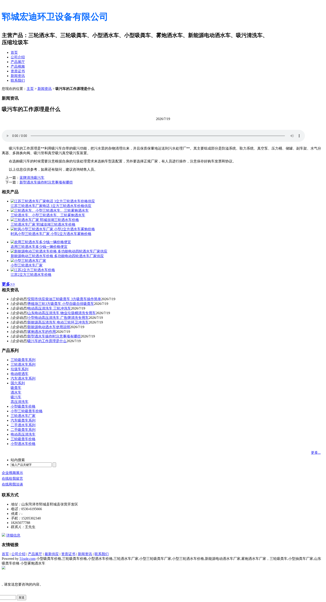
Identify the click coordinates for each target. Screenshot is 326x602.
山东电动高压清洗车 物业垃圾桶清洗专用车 (61, 313)
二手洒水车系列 (23, 425)
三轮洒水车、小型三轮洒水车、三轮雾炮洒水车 (48, 215)
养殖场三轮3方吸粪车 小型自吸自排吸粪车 (60, 304)
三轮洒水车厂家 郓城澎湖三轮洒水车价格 (43, 224)
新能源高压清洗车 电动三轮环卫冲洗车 (58, 322)
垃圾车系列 (19, 369)
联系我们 (18, 80)
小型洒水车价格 (23, 444)
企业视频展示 (12, 473)
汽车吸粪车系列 (23, 420)
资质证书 (18, 71)
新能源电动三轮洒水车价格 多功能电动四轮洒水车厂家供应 (57, 256)
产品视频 (18, 66)
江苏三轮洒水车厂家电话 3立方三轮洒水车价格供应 (51, 206)
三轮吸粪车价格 (23, 439)
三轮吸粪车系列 (23, 360)
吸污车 (16, 397)
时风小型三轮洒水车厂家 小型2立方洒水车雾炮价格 (51, 234)
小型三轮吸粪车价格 (27, 411)
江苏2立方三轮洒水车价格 (31, 274)
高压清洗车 (19, 402)
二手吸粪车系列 (23, 430)
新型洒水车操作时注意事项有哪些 (46, 182)
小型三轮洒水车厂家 (27, 265)
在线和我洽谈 (12, 484)
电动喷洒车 (19, 374)
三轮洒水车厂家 (23, 416)
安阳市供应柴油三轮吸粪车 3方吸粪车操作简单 (64, 299)
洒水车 (16, 392)
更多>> (8, 284)
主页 (30, 89)
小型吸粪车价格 (23, 406)
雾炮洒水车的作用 (41, 332)
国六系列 (18, 383)
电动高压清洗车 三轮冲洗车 (49, 308)
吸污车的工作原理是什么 (47, 341)
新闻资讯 (18, 76)
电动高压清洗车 (23, 434)
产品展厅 (18, 62)
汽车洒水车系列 (23, 378)
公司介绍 (18, 57)
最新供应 (52, 554)
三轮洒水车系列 (23, 364)
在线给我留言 (12, 478)
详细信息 (13, 535)
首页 (14, 52)
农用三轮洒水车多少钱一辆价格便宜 (39, 247)
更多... (316, 452)
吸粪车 (16, 388)
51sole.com (27, 559)
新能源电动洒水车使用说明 (48, 327)
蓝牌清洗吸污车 (32, 178)
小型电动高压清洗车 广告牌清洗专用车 (58, 318)
